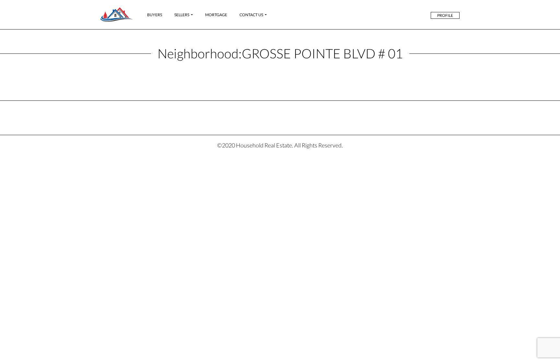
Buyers (154, 14)
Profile (445, 15)
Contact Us (251, 14)
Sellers (181, 14)
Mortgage (216, 14)
